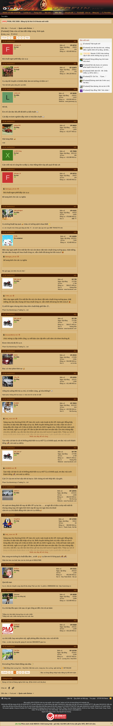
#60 (75, 646)
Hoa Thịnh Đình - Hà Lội (68, 577)
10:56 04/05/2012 (8, 232)
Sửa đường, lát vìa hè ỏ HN (96, 86)
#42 (75, 63)
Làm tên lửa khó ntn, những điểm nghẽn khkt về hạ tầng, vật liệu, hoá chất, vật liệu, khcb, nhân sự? (96, 49)
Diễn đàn (58, 12)
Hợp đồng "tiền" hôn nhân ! (96, 90)
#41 (75, 41)
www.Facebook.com (70, 501)
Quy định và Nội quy (81, 698)
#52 (75, 373)
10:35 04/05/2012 (8, 89)
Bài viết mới (84, 40)
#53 (75, 399)
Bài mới (48, 12)
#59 (75, 621)
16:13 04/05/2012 (8, 487)
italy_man (6, 34)
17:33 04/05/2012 (8, 515)
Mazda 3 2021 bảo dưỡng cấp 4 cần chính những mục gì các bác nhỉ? (96, 55)
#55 (75, 487)
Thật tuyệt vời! (91, 44)
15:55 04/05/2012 (8, 351)
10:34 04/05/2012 (8, 63)
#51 (75, 351)
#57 (75, 565)
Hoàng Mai (73, 287)
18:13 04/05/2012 (8, 621)
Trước (5, 37)
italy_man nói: (10, 418)
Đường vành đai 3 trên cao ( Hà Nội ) (96, 81)
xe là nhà (73, 363)
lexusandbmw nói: (11, 335)
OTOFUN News (102, 698)
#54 (75, 448)
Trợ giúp (92, 698)
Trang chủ (38, 12)
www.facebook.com (70, 289)
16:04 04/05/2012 (8, 399)
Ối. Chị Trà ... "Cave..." (94, 76)
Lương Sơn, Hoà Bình (69, 658)
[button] (52, 13)
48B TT (74, 218)
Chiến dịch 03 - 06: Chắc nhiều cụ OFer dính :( (95, 72)
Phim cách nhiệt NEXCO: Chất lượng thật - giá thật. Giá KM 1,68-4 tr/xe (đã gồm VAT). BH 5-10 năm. (58, 724)
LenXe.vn (27, 12)
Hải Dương (72, 411)
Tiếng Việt (6, 698)
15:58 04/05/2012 (8, 373)
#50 (75, 314)
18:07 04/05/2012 (8, 590)
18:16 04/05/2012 (8, 646)
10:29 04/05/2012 (8, 41)
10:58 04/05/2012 (8, 275)
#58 (75, 590)
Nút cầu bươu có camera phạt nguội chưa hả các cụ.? (95, 66)
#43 (75, 89)
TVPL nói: (8, 296)
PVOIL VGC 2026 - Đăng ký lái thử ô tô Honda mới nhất (27, 21)
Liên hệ (69, 698)
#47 (75, 206)
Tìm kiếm (4, 16)
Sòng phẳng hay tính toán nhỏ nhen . (95, 60)
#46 (75, 169)
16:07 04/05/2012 (8, 448)
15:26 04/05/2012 (8, 314)
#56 (75, 515)
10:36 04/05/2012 (8, 121)
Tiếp (26, 37)
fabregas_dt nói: (11, 189)
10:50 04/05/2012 (8, 206)
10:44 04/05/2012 (8, 147)
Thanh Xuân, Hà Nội (70, 527)
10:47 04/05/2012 (8, 169)
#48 (75, 232)
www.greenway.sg (70, 101)
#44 (75, 121)
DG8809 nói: (9, 468)
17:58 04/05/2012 (8, 565)
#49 (75, 275)
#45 (75, 147)
